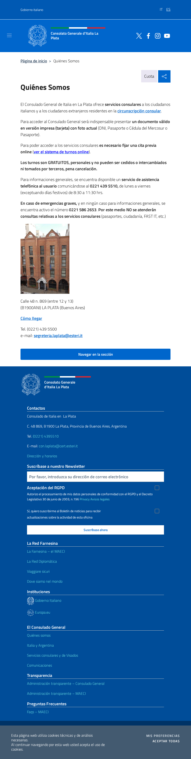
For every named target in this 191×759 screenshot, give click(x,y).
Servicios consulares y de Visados (52, 655)
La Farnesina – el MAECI (46, 551)
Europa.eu (42, 612)
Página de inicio (33, 61)
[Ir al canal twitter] (138, 35)
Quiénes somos (39, 635)
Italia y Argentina (40, 645)
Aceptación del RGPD (46, 488)
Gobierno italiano (31, 9)
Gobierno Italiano (47, 600)
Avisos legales (100, 499)
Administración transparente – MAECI (56, 693)
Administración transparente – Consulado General (66, 683)
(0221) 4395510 (46, 436)
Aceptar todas (166, 741)
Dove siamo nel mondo (44, 581)
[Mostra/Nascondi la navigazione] (9, 35)
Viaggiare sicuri (38, 571)
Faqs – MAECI (38, 712)
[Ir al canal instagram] (156, 35)
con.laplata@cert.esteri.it (58, 446)
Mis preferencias (163, 735)
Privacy (85, 499)
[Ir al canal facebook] (147, 35)
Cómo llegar (31, 318)
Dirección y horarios (42, 456)
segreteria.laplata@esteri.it (58, 335)
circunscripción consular (139, 111)
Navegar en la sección (95, 354)
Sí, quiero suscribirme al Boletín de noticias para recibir (64, 511)
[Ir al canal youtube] (166, 35)
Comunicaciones (39, 665)
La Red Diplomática (42, 561)
